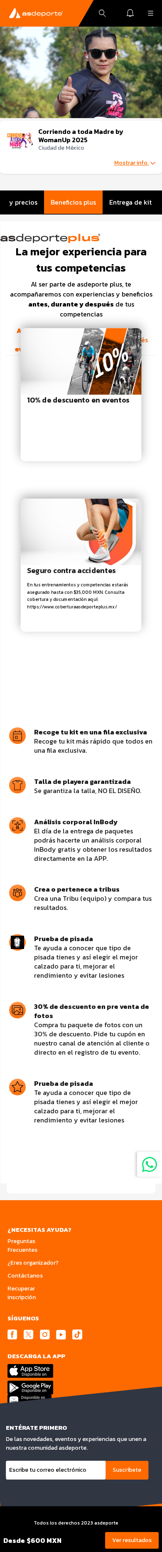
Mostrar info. (131, 163)
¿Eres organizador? (33, 1262)
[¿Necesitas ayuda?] (149, 1164)
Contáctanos (25, 1275)
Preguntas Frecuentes (22, 1245)
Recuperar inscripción (21, 1293)
